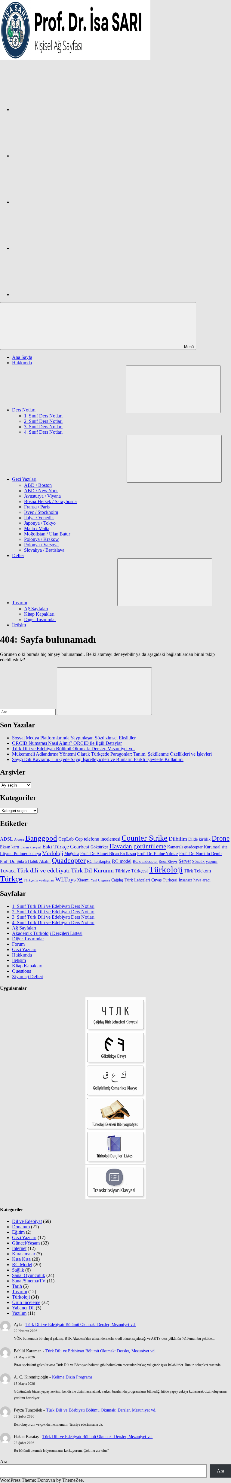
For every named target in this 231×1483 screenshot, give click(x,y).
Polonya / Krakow (41, 539)
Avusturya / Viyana (42, 496)
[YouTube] (57, 294)
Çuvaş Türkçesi (164, 880)
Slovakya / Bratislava (44, 550)
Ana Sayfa (22, 357)
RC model (121, 861)
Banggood (41, 838)
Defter (18, 555)
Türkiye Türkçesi (131, 870)
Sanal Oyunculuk (28, 1275)
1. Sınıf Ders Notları (43, 415)
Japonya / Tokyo (40, 523)
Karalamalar (23, 1253)
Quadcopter (69, 860)
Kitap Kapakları (39, 614)
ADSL (6, 839)
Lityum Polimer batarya (20, 853)
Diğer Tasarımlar (40, 619)
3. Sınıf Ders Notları (43, 426)
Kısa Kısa (21, 1259)
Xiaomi (83, 880)
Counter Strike (145, 838)
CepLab (66, 839)
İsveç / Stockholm (41, 512)
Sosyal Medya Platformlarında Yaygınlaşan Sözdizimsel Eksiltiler (74, 737)
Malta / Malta (36, 528)
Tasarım (19, 602)
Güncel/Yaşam (26, 1242)
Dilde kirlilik (199, 839)
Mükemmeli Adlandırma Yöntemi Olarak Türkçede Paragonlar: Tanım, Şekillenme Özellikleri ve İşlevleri (112, 754)
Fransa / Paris (37, 506)
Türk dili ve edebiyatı (43, 870)
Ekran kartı (9, 847)
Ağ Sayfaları (36, 608)
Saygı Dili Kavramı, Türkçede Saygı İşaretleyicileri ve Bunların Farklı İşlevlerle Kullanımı (97, 759)
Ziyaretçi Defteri (27, 976)
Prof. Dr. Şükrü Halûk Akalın (25, 861)
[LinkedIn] (57, 248)
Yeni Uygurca (100, 880)
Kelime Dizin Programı (72, 1377)
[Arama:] (28, 711)
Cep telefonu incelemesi (97, 839)
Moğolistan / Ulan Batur (47, 533)
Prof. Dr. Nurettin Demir (200, 853)
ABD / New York (41, 490)
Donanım (21, 1226)
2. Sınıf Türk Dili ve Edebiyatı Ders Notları (53, 911)
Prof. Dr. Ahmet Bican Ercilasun (108, 853)
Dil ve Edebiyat (27, 1221)
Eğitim (18, 1232)
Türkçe (11, 879)
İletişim (19, 624)
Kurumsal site (215, 847)
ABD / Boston (38, 485)
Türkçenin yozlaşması (39, 880)
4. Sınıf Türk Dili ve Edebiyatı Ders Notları (53, 922)
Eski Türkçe (55, 847)
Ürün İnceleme (26, 1302)
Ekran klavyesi (30, 847)
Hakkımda (22, 362)
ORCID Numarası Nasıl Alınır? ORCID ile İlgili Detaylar (67, 743)
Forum (18, 944)
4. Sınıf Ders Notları (43, 432)
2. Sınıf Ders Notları (43, 421)
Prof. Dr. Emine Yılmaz (157, 853)
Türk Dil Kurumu (92, 870)
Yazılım (19, 1313)
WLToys (65, 879)
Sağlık (18, 1269)
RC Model (22, 1264)
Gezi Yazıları (24, 479)
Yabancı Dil (23, 1307)
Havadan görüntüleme (137, 846)
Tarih (17, 1286)
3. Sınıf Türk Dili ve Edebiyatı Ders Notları (53, 917)
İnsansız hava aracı (195, 880)
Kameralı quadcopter (185, 847)
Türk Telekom (197, 870)
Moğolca (71, 853)
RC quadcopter (145, 861)
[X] (57, 202)
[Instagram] (57, 155)
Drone (220, 838)
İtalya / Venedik (39, 517)
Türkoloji (166, 869)
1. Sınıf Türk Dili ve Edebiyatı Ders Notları (53, 906)
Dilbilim (178, 839)
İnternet (19, 1248)
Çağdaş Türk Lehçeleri (130, 880)
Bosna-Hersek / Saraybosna (50, 501)
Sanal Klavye (168, 861)
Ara (3, 1461)
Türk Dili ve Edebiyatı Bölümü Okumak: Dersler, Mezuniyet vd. (73, 748)
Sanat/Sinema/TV (29, 1280)
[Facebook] (57, 109)
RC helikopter (99, 861)
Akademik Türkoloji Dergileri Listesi (47, 933)
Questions (21, 971)
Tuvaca (8, 871)
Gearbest (79, 847)
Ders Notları (23, 409)
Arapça (19, 839)
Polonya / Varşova (41, 544)
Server (185, 861)
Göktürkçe (99, 847)
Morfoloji (52, 853)
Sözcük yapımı (204, 861)
